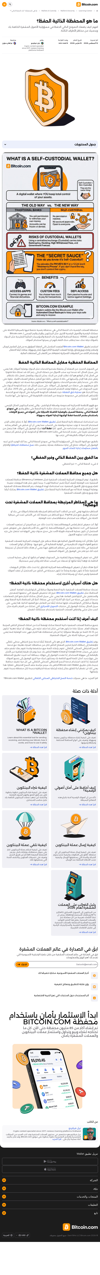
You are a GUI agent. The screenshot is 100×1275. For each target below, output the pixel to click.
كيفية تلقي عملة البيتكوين (27, 845)
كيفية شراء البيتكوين (32, 787)
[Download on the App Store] (50, 1169)
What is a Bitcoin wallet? (31, 731)
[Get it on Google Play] (50, 1161)
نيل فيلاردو (75, 1128)
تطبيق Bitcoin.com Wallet (42, 422)
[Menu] (4, 4)
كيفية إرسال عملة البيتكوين (75, 845)
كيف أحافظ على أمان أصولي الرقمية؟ (75, 789)
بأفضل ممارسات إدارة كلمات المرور (80, 448)
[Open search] (10, 4)
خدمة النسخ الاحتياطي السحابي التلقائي (53, 678)
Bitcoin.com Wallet (74, 346)
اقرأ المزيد (56, 1139)
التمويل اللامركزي (49, 606)
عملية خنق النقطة (72, 392)
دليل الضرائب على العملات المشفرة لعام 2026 (77, 906)
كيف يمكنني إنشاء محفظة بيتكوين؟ (76, 731)
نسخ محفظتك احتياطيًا (22, 445)
